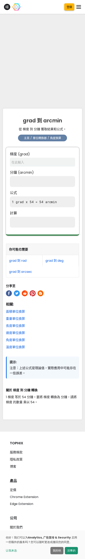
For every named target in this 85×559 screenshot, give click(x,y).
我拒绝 (57, 550)
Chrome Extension (24, 497)
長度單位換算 (15, 326)
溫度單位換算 (15, 347)
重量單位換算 (15, 318)
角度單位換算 (15, 340)
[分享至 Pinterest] (33, 293)
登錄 (69, 7)
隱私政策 (16, 459)
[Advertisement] (42, 60)
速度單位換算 (15, 333)
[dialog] (42, 544)
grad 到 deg (54, 260)
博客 (13, 466)
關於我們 (16, 527)
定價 (13, 490)
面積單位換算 (15, 311)
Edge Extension (21, 504)
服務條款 (16, 452)
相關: (10, 304)
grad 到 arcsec (20, 271)
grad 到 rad (17, 260)
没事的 (71, 550)
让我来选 (11, 550)
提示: (13, 362)
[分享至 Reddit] (25, 293)
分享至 (10, 286)
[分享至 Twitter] (17, 293)
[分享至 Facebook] (9, 293)
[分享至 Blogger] (40, 293)
